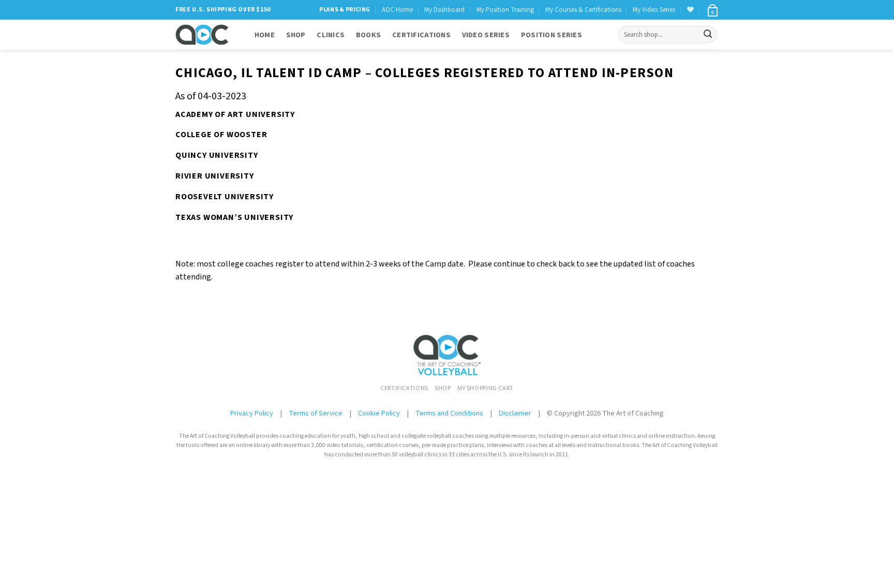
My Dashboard (444, 9)
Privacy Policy (251, 413)
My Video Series (654, 9)
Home (265, 34)
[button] (712, 10)
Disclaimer (515, 413)
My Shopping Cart (485, 388)
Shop (296, 34)
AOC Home (397, 9)
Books (368, 34)
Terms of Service (316, 413)
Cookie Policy (379, 413)
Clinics (331, 34)
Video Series (486, 34)
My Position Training (505, 9)
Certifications (421, 34)
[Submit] (708, 34)
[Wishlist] (690, 9)
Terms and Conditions (449, 413)
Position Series (551, 34)
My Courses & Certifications (583, 9)
